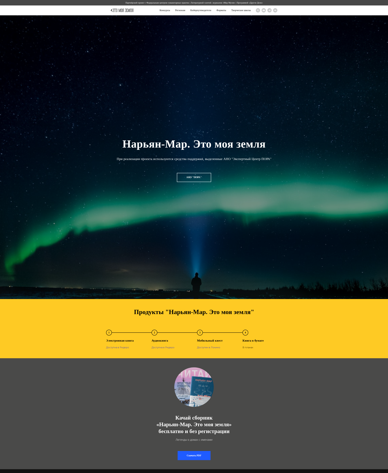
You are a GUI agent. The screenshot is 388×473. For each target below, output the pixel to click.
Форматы (221, 10)
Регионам (180, 10)
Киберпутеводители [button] (200, 10)
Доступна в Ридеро (117, 347)
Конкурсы (165, 10)
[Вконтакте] (275, 10)
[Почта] (264, 10)
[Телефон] (258, 10)
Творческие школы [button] (241, 10)
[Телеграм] (269, 10)
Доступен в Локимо (208, 347)
